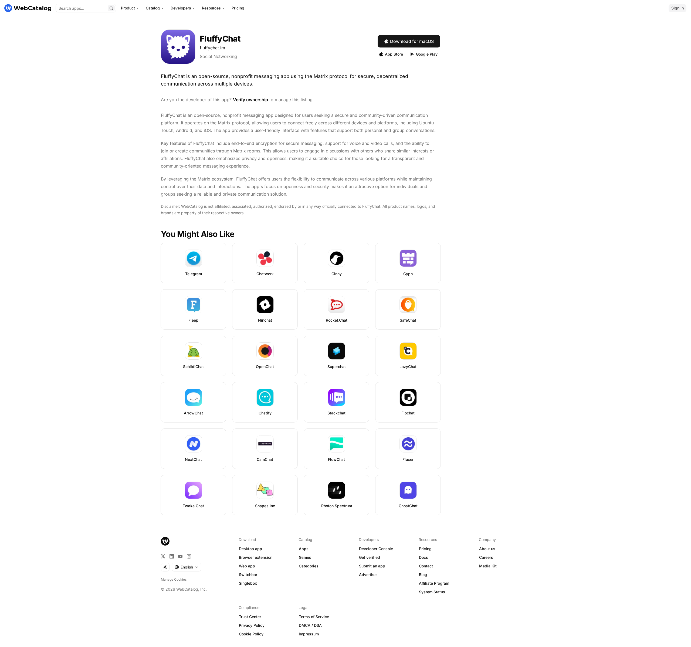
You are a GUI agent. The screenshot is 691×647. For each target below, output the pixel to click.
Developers (181, 8)
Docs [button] (423, 557)
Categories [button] (309, 566)
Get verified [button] (369, 557)
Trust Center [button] (250, 616)
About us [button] (487, 548)
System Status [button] (432, 592)
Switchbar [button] (248, 574)
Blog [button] (423, 574)
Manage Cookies (174, 579)
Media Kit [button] (488, 566)
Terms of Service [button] (314, 616)
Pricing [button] (425, 548)
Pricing (238, 8)
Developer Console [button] (376, 548)
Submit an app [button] (372, 566)
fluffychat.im (212, 47)
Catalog (153, 8)
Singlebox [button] (248, 583)
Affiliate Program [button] (434, 583)
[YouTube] (180, 556)
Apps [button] (304, 548)
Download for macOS (412, 41)
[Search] (111, 8)
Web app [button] (247, 566)
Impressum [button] (309, 634)
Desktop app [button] (250, 548)
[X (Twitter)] (163, 556)
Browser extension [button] (255, 557)
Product (128, 8)
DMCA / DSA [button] (310, 625)
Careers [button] (486, 557)
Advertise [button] (368, 574)
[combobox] (186, 567)
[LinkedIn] (172, 556)
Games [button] (305, 557)
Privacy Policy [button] (252, 625)
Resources (211, 8)
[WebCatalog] (165, 541)
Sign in (677, 8)
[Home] (27, 8)
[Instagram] (189, 556)
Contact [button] (426, 566)
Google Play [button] (427, 54)
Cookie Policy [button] (251, 634)
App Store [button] (394, 54)
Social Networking (218, 56)
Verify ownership (250, 99)
